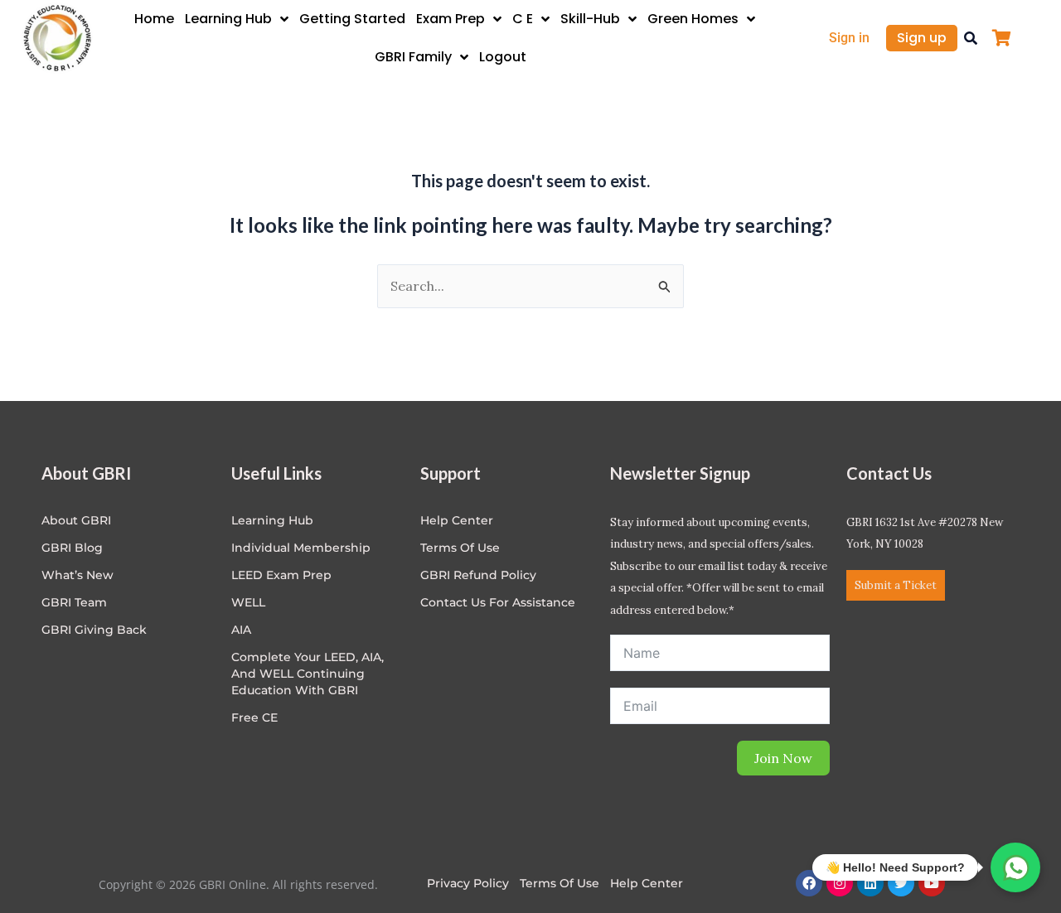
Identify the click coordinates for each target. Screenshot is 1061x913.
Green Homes (693, 18)
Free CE (254, 717)
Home (154, 18)
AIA (241, 629)
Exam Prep (450, 18)
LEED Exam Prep (281, 575)
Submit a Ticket (896, 585)
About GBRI (76, 520)
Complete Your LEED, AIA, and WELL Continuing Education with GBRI (307, 674)
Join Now (783, 758)
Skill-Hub (590, 18)
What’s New (77, 575)
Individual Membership (301, 547)
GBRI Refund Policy (478, 575)
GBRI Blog (72, 547)
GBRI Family (413, 56)
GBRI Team (74, 602)
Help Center (646, 883)
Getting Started (352, 18)
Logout (502, 56)
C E (522, 18)
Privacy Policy (468, 883)
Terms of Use (460, 547)
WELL (248, 602)
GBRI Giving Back (94, 629)
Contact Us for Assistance (497, 602)
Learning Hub (228, 18)
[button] (970, 38)
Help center (456, 520)
